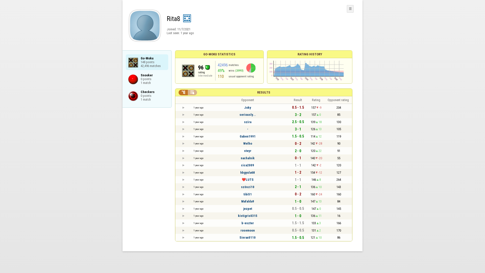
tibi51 (248, 194)
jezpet (247, 209)
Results (263, 92)
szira (247, 122)
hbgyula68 (247, 172)
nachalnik (248, 158)
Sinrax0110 (247, 237)
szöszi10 (247, 187)
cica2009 (247, 165)
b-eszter (247, 223)
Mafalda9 (247, 201)
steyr (247, 151)
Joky (247, 107)
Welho (247, 143)
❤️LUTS (248, 179)
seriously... (247, 115)
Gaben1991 (248, 136)
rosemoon (247, 230)
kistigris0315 (247, 216)
